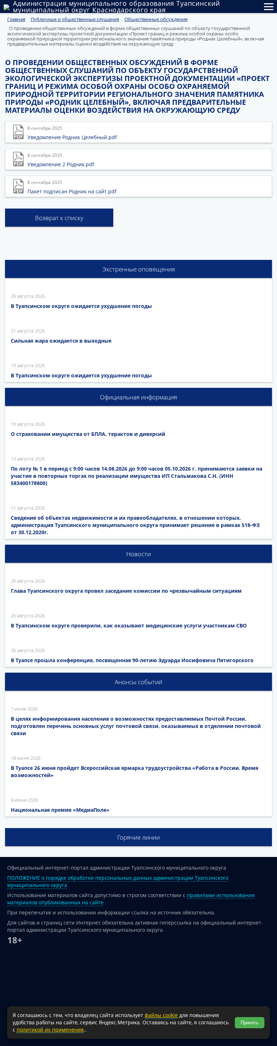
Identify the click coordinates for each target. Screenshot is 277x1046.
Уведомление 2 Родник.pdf (60, 164)
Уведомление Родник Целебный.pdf (72, 137)
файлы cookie (161, 1015)
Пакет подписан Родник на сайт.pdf (71, 191)
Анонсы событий (138, 682)
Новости (138, 554)
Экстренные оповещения (138, 269)
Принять (250, 1022)
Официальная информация (138, 397)
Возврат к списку (59, 218)
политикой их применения (50, 1029)
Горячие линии (138, 837)
